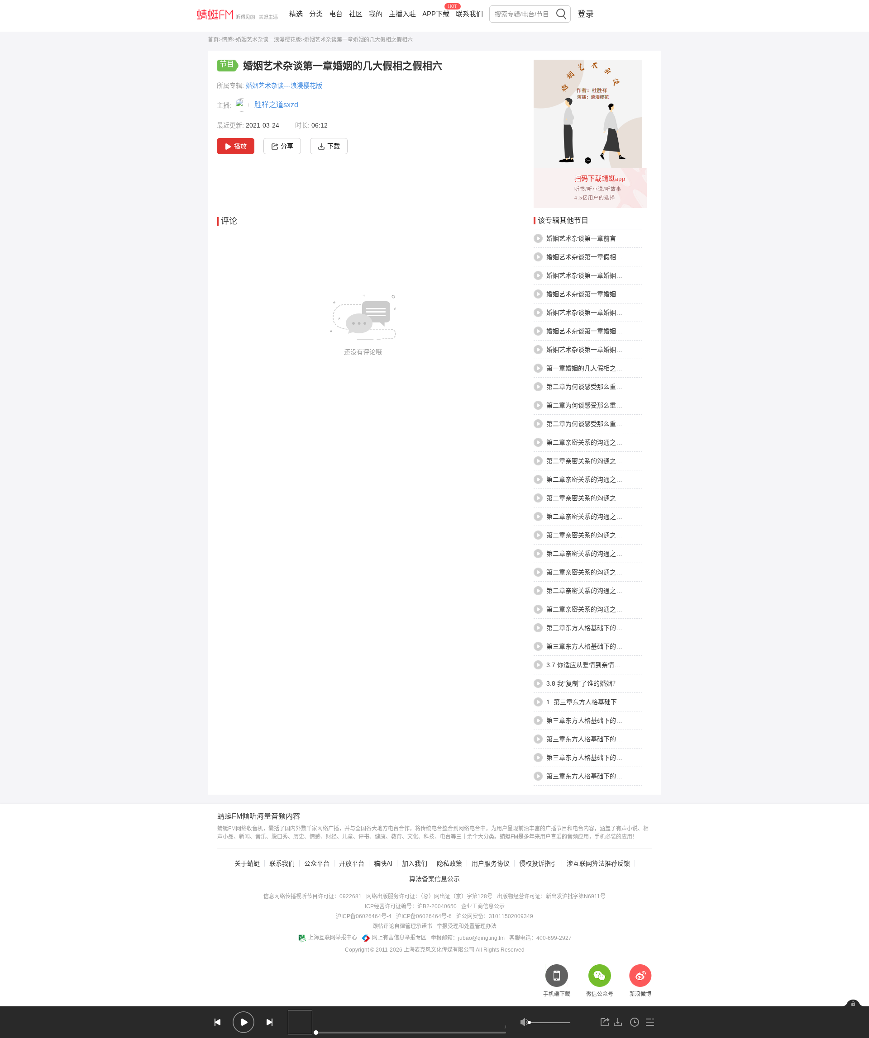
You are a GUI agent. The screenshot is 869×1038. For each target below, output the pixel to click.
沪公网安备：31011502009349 (494, 916)
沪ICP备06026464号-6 (424, 916)
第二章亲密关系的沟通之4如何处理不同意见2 (610, 535)
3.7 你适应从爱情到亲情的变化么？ (596, 664)
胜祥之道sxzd (276, 105)
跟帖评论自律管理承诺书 (402, 926)
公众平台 (316, 863)
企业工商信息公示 (483, 906)
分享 (287, 146)
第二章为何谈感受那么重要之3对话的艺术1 (607, 423)
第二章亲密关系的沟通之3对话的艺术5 (600, 479)
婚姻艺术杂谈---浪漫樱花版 (268, 40)
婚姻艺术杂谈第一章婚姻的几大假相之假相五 (609, 331)
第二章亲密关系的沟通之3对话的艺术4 (600, 460)
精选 (296, 14)
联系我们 (469, 14)
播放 (240, 146)
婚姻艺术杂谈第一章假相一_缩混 (592, 257)
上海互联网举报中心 (332, 937)
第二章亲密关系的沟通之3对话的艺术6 (600, 498)
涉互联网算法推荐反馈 (598, 863)
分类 (316, 14)
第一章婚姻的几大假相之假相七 (590, 368)
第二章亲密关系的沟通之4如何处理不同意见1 (610, 516)
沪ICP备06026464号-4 (364, 916)
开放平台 (351, 863)
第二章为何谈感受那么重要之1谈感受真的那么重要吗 (621, 386)
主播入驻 (402, 14)
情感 (227, 40)
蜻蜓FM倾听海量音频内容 (258, 816)
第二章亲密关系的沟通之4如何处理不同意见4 (610, 572)
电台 (336, 14)
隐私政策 (449, 863)
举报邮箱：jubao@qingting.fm (468, 938)
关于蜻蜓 (247, 863)
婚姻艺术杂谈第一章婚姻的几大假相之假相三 (609, 294)
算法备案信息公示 (434, 878)
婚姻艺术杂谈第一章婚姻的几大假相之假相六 (609, 349)
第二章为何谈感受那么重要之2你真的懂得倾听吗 (614, 405)
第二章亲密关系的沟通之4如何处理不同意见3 (610, 553)
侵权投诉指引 (538, 863)
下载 (333, 146)
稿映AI (383, 863)
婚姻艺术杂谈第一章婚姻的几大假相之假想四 (609, 312)
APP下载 (435, 14)
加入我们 (414, 863)
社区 (356, 14)
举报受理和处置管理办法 (467, 926)
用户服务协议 (491, 863)
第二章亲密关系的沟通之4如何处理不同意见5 (610, 590)
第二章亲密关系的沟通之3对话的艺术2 (600, 442)
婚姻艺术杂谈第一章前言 (581, 238)
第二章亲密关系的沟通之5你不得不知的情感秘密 (614, 609)
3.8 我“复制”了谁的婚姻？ (582, 683)
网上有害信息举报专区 (399, 937)
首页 (213, 40)
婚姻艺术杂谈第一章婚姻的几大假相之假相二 (609, 275)
